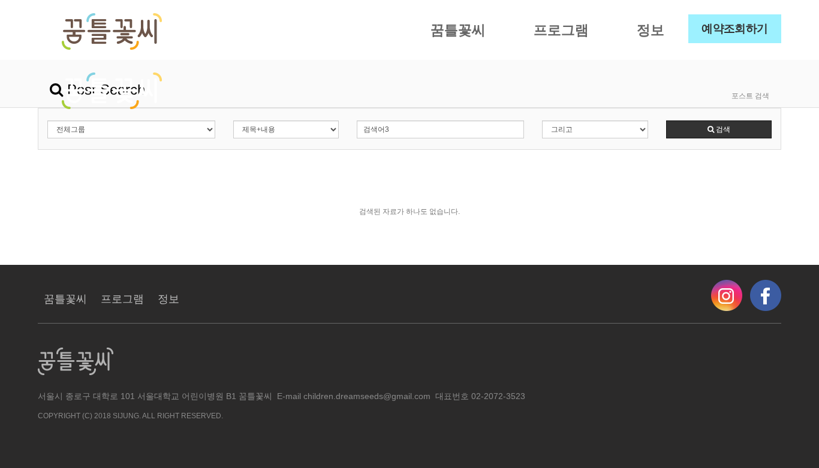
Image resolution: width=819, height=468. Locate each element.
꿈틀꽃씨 (458, 30)
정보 (650, 30)
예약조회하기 (734, 28)
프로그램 (561, 30)
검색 (722, 129)
